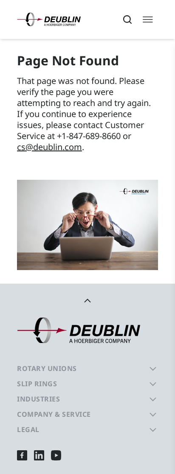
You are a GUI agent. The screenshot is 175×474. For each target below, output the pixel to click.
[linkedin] (39, 455)
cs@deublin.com (49, 147)
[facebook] (22, 455)
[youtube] (56, 455)
